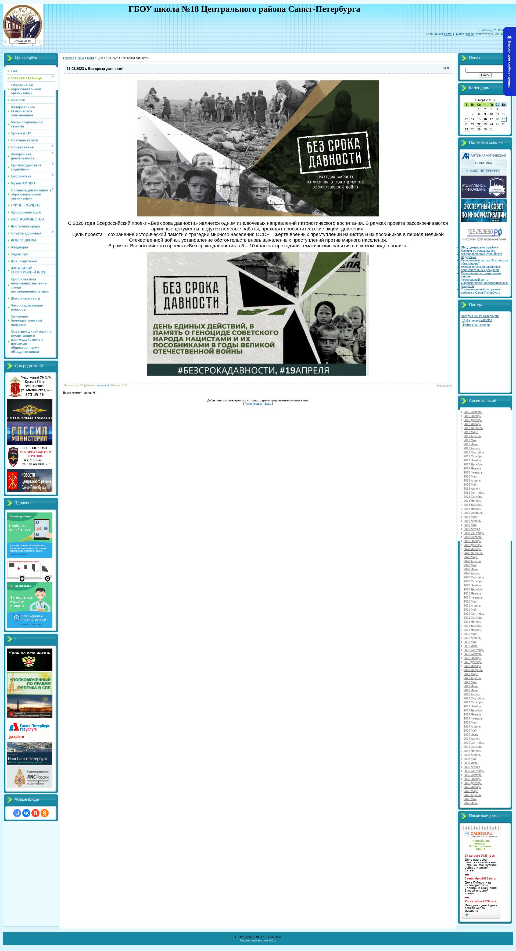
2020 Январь (472, 549)
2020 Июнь (471, 569)
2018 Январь (472, 468)
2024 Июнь (471, 734)
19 (99, 57)
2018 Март (471, 476)
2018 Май (470, 484)
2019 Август (472, 528)
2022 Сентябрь (474, 649)
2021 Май (470, 609)
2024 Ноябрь (472, 750)
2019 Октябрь (473, 537)
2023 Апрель (472, 678)
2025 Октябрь (473, 775)
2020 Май (470, 565)
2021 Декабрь (473, 625)
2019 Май (470, 524)
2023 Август (472, 694)
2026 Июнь (471, 803)
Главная (68, 57)
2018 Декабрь (473, 504)
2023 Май (470, 682)
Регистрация (253, 403)
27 (466, 129)
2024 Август (472, 738)
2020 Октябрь (473, 581)
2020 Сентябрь (474, 577)
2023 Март (471, 674)
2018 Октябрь (473, 496)
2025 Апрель (472, 754)
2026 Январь (472, 787)
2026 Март (471, 791)
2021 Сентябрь (474, 613)
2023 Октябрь (473, 702)
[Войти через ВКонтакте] (26, 813)
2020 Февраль (473, 553)
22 (479, 124)
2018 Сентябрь (474, 492)
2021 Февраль (473, 597)
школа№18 (103, 385)
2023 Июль (471, 690)
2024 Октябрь (473, 746)
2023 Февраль (473, 670)
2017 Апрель (472, 436)
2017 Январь (472, 424)
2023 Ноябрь (472, 706)
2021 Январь (472, 593)
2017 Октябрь (473, 456)
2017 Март (471, 432)
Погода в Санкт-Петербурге (480, 316)
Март (90, 57)
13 (466, 119)
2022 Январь (472, 629)
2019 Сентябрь (474, 533)
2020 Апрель (472, 561)
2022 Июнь (471, 645)
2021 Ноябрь (472, 621)
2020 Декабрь (473, 589)
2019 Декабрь (473, 545)
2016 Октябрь (473, 412)
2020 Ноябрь (472, 585)
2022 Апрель (472, 637)
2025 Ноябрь (472, 779)
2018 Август (472, 488)
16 (485, 119)
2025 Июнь (471, 762)
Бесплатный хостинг (254, 940)
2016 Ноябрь (472, 416)
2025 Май (470, 758)
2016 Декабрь (473, 420)
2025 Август (472, 766)
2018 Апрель (472, 480)
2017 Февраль (473, 428)
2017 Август (472, 448)
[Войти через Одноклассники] (45, 813)
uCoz (272, 940)
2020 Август (472, 573)
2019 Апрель (472, 520)
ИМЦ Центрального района (479, 247)
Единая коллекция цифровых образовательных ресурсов (481, 268)
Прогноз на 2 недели (476, 324)
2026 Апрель (472, 795)
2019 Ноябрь (472, 541)
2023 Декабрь (473, 710)
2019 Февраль (473, 512)
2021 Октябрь (473, 617)
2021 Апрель (472, 605)
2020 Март (471, 557)
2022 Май (470, 641)
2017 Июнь (471, 444)
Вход (267, 403)
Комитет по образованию (478, 250)
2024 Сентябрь (474, 742)
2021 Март (471, 601)
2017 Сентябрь (474, 452)
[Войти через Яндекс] (35, 813)
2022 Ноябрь (472, 658)
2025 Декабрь (473, 783)
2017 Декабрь (473, 464)
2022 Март (471, 633)
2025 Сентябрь (474, 770)
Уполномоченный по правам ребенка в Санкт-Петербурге (480, 291)
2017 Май (470, 440)
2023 (80, 57)
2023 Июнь (471, 686)
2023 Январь (472, 666)
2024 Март (471, 722)
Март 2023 (485, 100)
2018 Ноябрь (472, 500)
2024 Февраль (473, 718)
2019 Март (471, 516)
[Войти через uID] (17, 813)
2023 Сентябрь (474, 698)
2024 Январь (472, 714)
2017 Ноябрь (472, 460)
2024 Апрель (472, 726)
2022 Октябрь (473, 654)
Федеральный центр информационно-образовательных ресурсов (484, 283)
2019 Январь (472, 508)
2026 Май (470, 799)
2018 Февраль (473, 472)
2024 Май (470, 730)
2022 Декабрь (473, 662)
